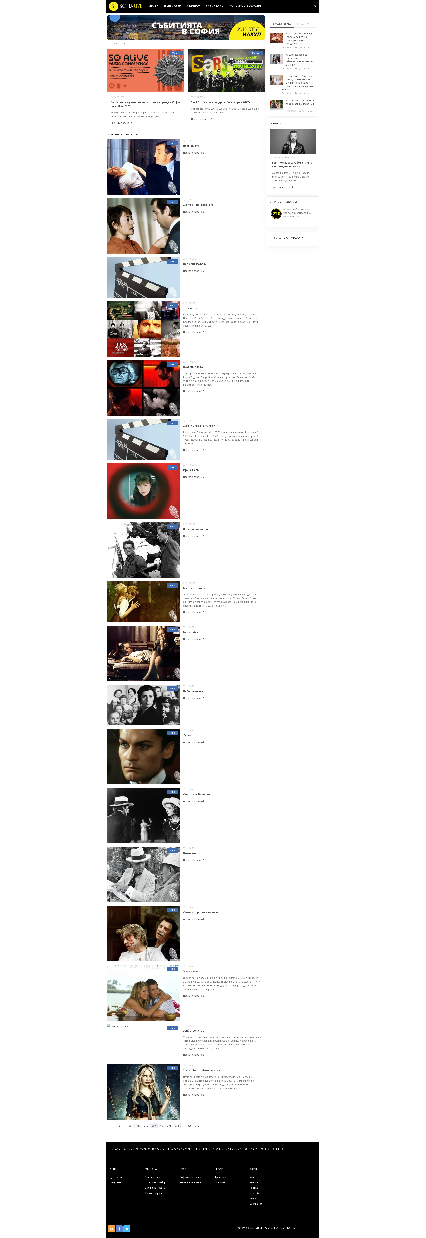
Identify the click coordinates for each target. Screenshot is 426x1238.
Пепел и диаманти (195, 529)
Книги (253, 1198)
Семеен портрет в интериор (202, 912)
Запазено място (154, 1177)
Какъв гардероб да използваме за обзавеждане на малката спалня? (300, 59)
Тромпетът (191, 308)
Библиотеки (256, 1203)
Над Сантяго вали (195, 264)
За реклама (233, 1149)
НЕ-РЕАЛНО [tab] (302, 23)
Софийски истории (190, 1177)
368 (146, 1125)
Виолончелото (193, 367)
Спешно (278, 1149)
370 (161, 1125)
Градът (185, 1169)
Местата (151, 1169)
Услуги (265, 1149)
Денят (153, 6)
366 (131, 1125)
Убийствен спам (194, 1030)
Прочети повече (120, 122)
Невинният (190, 853)
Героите (220, 1169)
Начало (114, 43)
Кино (172, 143)
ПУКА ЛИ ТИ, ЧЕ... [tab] (281, 23)
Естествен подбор (155, 1182)
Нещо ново (116, 1182)
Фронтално (221, 1177)
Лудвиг (188, 735)
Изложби (255, 1193)
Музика (176, 52)
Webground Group (285, 1228)
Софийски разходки (245, 6)
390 (197, 1125)
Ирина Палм (191, 470)
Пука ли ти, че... (118, 1177)
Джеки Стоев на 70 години (200, 426)
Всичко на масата (155, 1187)
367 (138, 1125)
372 (177, 1125)
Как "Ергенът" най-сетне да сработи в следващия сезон (300, 104)
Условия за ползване (150, 1149)
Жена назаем (192, 971)
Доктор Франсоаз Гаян (198, 205)
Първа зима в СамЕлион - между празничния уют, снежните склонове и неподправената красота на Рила (298, 82)
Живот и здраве (154, 1193)
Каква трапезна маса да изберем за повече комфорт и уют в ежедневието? (299, 38)
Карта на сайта (213, 1149)
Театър (254, 1187)
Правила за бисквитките (183, 1149)
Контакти (251, 1149)
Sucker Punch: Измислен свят (202, 1070)
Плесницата (191, 146)
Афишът (193, 6)
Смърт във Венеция (196, 794)
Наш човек (172, 6)
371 (169, 1125)
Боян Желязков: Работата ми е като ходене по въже (292, 164)
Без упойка (190, 632)
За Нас (128, 1149)
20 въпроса (214, 6)
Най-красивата (193, 691)
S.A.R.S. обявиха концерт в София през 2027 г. (221, 102)
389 (190, 1125)
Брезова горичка (194, 588)
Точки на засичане (190, 1182)
